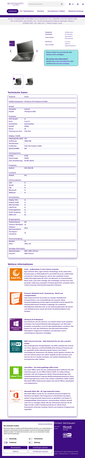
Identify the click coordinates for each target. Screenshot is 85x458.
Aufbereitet (69, 32)
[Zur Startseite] (15, 4)
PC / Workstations (27, 11)
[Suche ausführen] (61, 4)
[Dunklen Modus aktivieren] (78, 4)
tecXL (26, 97)
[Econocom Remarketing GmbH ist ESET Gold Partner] (67, 435)
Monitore (40, 11)
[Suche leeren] (58, 4)
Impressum (74, 454)
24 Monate (68, 34)
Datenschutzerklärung (45, 424)
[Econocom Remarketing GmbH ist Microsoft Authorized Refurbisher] (67, 428)
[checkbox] (6, 439)
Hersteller (68, 36)
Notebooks (12, 11)
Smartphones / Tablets (56, 11)
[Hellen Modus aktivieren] (70, 4)
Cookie (54, 454)
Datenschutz (63, 454)
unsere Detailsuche (62, 61)
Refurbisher (69, 38)
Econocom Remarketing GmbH (66, 452)
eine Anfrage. (64, 63)
